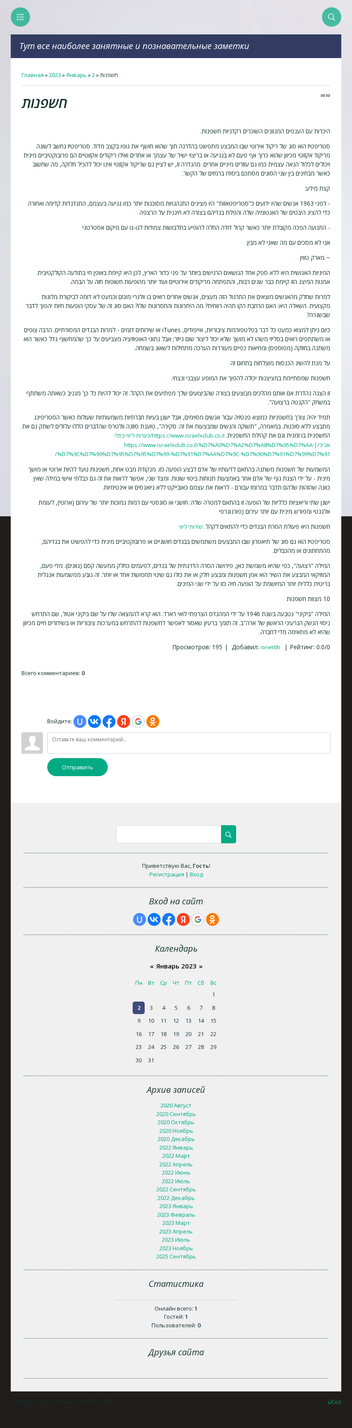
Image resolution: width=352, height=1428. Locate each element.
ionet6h (270, 647)
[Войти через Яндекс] (123, 721)
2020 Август (176, 1105)
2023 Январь (176, 1206)
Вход (196, 874)
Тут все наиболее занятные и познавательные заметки (134, 46)
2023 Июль (176, 1239)
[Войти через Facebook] (109, 721)
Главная (32, 75)
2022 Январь (176, 1147)
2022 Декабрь (176, 1198)
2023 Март (176, 1223)
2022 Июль (176, 1181)
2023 (55, 75)
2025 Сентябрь (176, 1256)
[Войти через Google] (138, 721)
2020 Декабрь (176, 1139)
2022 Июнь (176, 1172)
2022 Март (176, 1156)
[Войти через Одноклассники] (152, 721)
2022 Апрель (176, 1164)
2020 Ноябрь (176, 1131)
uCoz (334, 1402)
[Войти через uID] (79, 721)
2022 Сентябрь (176, 1189)
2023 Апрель (176, 1231)
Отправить (77, 767)
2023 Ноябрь (176, 1248)
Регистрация (166, 874)
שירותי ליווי (191, 526)
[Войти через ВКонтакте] (94, 721)
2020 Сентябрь (176, 1114)
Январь (76, 75)
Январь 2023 (176, 966)
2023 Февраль (176, 1214)
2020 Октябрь (176, 1122)
